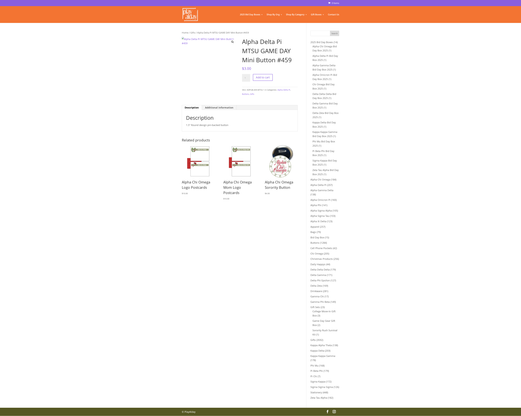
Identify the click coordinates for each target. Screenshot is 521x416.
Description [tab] (192, 107)
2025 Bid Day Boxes (250, 15)
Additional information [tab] (219, 107)
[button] (232, 41)
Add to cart (263, 77)
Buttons (245, 94)
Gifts (192, 32)
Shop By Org (273, 15)
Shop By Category (295, 15)
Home (185, 32)
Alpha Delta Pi (283, 90)
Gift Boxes (316, 15)
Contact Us (333, 15)
